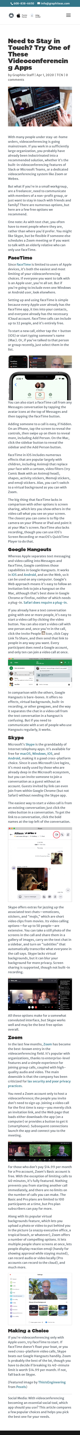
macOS (25, 754)
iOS (14, 575)
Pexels (21, 1387)
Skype (30, 744)
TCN (60, 75)
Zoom (47, 1044)
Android (30, 575)
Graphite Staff (23, 75)
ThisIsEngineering (52, 1382)
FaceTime (24, 265)
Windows (39, 754)
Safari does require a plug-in (45, 603)
